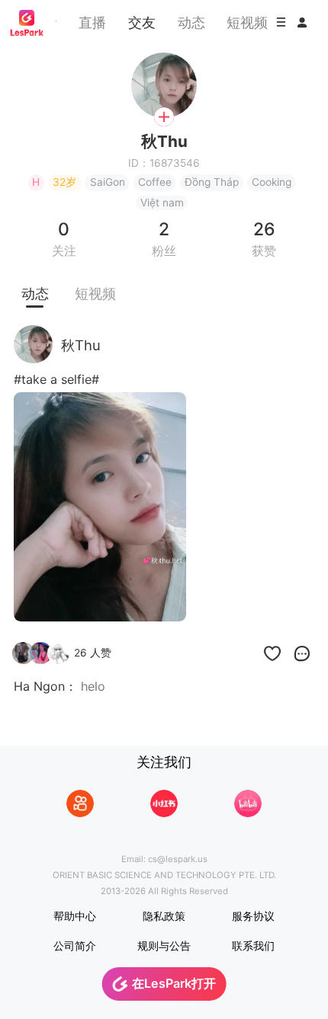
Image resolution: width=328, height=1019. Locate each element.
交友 (142, 22)
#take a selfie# (56, 379)
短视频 (247, 22)
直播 (92, 22)
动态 (191, 22)
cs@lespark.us (177, 859)
